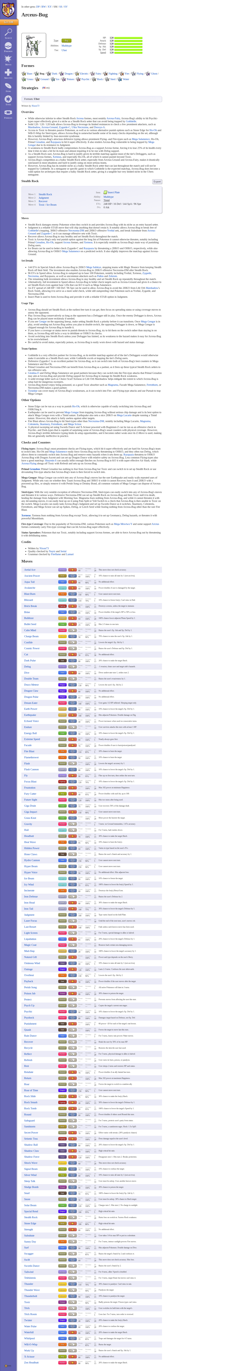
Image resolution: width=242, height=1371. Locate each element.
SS (60, 6)
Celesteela (33, 424)
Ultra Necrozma (80, 127)
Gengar (43, 321)
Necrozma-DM (76, 230)
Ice (62, 588)
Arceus (80, 118)
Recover (43, 201)
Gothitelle (131, 121)
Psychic (62, 630)
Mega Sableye (93, 267)
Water (62, 582)
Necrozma (33, 276)
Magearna (113, 384)
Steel (62, 769)
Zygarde (146, 273)
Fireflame (56, 554)
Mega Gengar (148, 321)
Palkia (100, 276)
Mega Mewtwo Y (123, 524)
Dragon (62, 685)
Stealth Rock (45, 194)
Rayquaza (56, 142)
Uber (64, 50)
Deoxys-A (99, 127)
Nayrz (52, 551)
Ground (62, 618)
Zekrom (113, 276)
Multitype (67, 45)
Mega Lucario (124, 415)
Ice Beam (51, 204)
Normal (62, 642)
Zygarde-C (64, 127)
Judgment (44, 197)
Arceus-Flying (28, 463)
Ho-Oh (153, 130)
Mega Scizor (74, 424)
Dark (62, 661)
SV (66, 6)
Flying (62, 570)
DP (38, 6)
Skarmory (45, 424)
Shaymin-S (50, 460)
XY (50, 6)
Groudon (40, 142)
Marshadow (34, 127)
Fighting (62, 606)
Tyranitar (32, 390)
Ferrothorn (152, 384)
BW (43, 6)
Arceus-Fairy (113, 118)
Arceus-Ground (49, 127)
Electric (62, 636)
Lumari (70, 554)
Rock (62, 576)
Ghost (63, 963)
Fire (62, 594)
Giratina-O (33, 373)
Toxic (42, 204)
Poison (62, 993)
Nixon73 (35, 106)
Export (157, 181)
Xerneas (57, 156)
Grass (62, 624)
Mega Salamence (141, 139)
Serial (63, 551)
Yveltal (110, 230)
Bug (66, 40)
